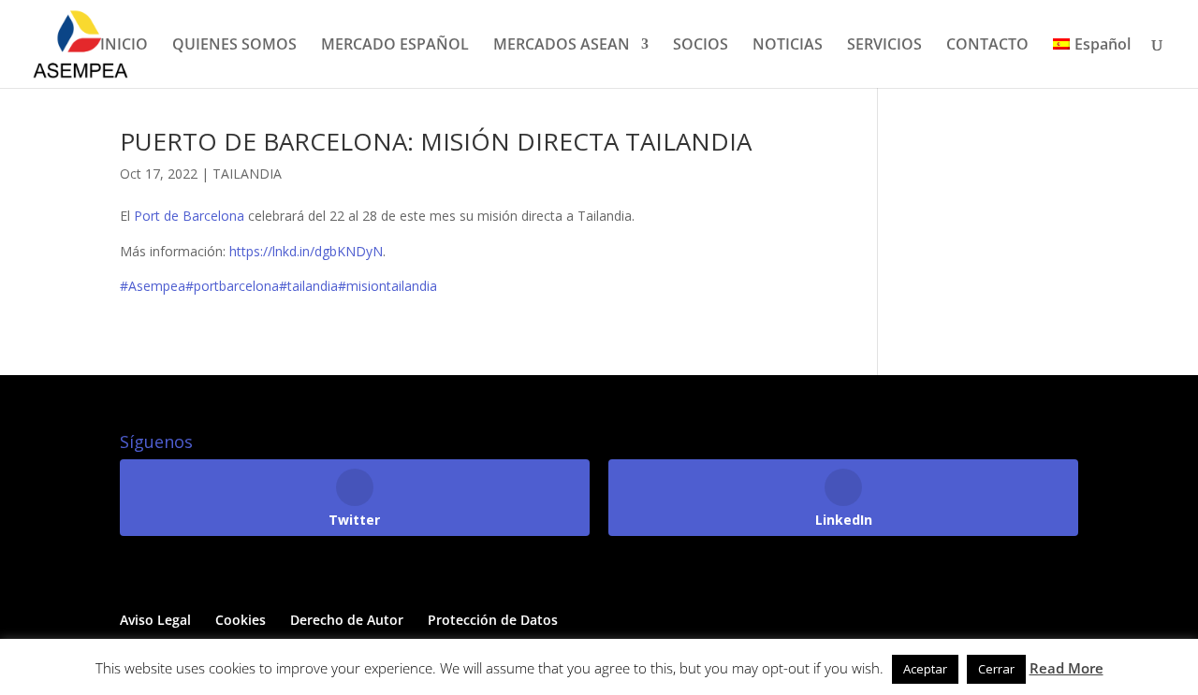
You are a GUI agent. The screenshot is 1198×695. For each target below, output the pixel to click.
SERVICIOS (884, 45)
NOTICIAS (787, 45)
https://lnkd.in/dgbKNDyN (306, 251)
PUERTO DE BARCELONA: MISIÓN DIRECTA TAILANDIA (436, 141)
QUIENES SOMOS (234, 45)
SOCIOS (700, 45)
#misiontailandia (387, 286)
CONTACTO (987, 45)
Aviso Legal (155, 620)
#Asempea (152, 286)
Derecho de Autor (346, 620)
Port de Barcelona (189, 215)
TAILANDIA (247, 173)
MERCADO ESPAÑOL (395, 45)
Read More (1066, 668)
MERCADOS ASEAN (561, 45)
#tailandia (308, 286)
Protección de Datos (493, 620)
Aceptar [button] (925, 668)
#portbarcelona (232, 286)
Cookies (240, 620)
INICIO (124, 45)
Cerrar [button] (996, 668)
